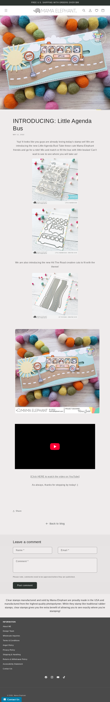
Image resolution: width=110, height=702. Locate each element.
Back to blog (57, 523)
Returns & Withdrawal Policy (15, 659)
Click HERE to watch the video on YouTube (55, 476)
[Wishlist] (96, 10)
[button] (6, 10)
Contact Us (7, 669)
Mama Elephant (20, 695)
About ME (7, 626)
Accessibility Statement (13, 664)
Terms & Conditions (11, 641)
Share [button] (19, 511)
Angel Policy (8, 645)
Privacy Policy (9, 650)
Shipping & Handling (12, 655)
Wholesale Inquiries (11, 636)
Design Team (8, 631)
